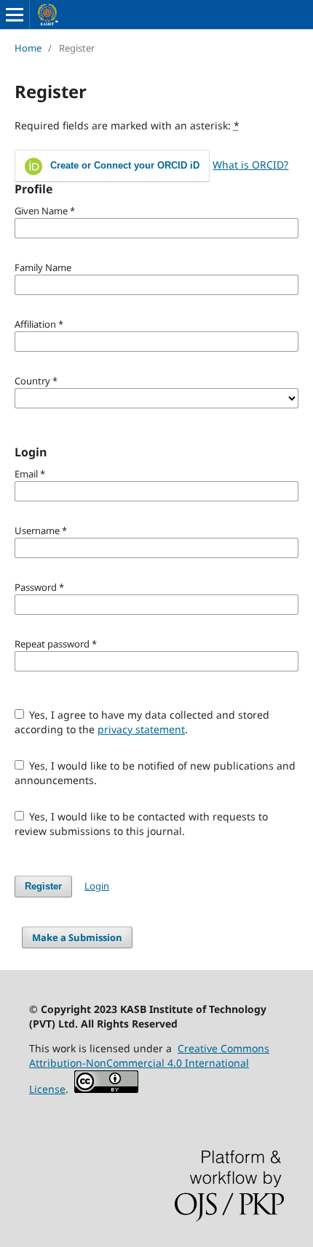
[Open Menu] (14, 14)
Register (43, 886)
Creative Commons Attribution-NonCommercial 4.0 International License (149, 1068)
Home (28, 48)
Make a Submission (77, 937)
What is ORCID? (250, 164)
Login (96, 885)
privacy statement (141, 729)
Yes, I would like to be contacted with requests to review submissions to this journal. (142, 824)
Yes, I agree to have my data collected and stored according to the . (142, 722)
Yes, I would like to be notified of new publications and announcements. (155, 773)
